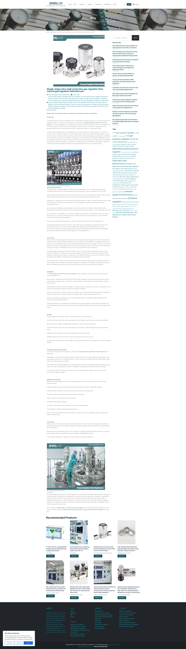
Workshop (73, 613)
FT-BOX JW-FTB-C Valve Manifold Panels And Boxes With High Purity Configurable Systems (56, 548)
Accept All (28, 643)
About (74, 4)
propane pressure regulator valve (124, 206)
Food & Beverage (99, 626)
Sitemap (118, 644)
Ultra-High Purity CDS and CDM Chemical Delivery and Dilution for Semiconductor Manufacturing (56, 588)
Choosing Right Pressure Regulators (129, 624)
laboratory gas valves (129, 180)
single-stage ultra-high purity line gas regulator (71, 507)
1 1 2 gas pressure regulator (123, 133)
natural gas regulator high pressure (71, 100)
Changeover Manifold (125, 156)
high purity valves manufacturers (129, 176)
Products (81, 4)
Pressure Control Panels (76, 594)
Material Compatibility (125, 611)
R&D (71, 615)
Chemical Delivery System (52, 593)
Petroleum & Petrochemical (102, 613)
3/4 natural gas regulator (55, 96)
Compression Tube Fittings (124, 553)
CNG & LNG (98, 618)
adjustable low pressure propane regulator (123, 146)
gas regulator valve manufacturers (122, 168)
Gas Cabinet (49, 553)
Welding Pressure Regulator (126, 626)
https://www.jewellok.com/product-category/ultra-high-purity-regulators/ (83, 509)
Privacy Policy (111, 644)
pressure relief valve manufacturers (130, 202)
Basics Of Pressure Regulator (127, 622)
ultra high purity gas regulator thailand (91, 106)
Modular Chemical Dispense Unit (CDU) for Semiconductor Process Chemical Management (124, 113)
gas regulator (134, 166)
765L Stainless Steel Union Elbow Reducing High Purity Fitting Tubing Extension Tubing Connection (128, 548)
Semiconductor (99, 611)
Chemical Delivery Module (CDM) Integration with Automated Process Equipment (123, 81)
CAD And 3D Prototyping (126, 615)
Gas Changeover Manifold (124, 594)
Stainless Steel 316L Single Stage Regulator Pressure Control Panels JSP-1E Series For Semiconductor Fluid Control (80, 589)
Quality (72, 617)
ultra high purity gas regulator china (64, 104)
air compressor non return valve (127, 152)
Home (70, 4)
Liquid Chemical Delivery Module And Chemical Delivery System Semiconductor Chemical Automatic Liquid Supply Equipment (105, 589)
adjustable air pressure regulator (128, 144)
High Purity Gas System (76, 624)
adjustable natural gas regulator (71, 96)
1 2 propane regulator (122, 136)
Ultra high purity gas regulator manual (69, 106)
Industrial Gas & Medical (101, 624)
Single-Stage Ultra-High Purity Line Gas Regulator (72, 102)
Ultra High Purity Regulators (78, 628)
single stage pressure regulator (126, 208)
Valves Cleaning (123, 617)
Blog (51, 32)
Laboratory (98, 620)
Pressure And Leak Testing (126, 618)
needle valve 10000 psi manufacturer (128, 187)
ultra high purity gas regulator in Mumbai (85, 104)
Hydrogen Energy (99, 628)
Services (90, 4)
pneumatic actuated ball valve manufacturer (122, 189)
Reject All (19, 643)
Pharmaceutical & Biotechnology (104, 615)
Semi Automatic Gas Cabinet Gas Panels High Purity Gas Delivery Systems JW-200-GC (79, 548)
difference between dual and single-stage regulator (62, 98)
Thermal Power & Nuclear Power (104, 617)
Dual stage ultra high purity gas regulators (88, 98)
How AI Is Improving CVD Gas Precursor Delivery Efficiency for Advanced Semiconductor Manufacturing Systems (125, 53)
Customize (9, 643)
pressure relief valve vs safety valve (119, 204)
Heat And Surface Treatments (127, 613)
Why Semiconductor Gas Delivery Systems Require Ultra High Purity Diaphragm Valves (123, 67)
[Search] (124, 4)
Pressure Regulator (124, 620)
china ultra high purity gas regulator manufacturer (94, 96)
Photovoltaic (98, 622)
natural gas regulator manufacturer (91, 100)
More (114, 4)
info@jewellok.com (85, 646)
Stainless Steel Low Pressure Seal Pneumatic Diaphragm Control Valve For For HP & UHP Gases (104, 548)
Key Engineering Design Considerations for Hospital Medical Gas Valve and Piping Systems (125, 121)
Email (129, 4)
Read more (50, 556)
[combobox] (121, 37)
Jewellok (48, 608)
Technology (98, 4)
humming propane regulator (118, 178)
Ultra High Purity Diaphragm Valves (103, 553)
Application (107, 4)
